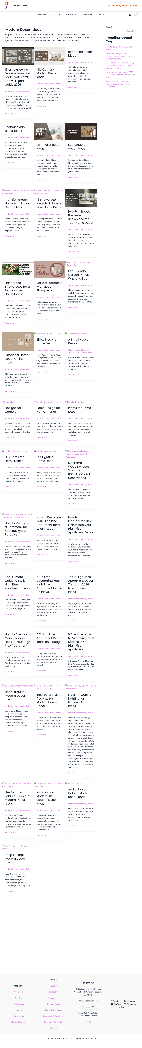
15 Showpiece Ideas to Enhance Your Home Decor (49, 203)
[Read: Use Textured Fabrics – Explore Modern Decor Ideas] (18, 785)
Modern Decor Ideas (14, 91)
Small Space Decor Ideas (79, 351)
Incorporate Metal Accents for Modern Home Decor (49, 700)
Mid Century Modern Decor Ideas (46, 73)
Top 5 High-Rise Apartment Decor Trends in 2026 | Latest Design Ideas (80, 584)
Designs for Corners (13, 410)
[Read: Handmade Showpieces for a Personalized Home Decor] (18, 269)
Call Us (101, 15)
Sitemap (53, 1028)
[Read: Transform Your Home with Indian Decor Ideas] (18, 192)
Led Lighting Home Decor (45, 459)
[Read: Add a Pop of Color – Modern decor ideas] (74, 783)
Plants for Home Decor (79, 410)
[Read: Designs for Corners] (11, 402)
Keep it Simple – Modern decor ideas (16, 858)
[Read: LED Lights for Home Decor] (14, 451)
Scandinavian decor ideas (15, 129)
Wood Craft (87, 15)
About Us (53, 986)
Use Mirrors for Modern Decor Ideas (15, 695)
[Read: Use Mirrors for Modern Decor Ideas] (17, 686)
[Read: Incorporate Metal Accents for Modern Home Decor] (49, 687)
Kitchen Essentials (18, 1022)
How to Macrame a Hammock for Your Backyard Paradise (17, 528)
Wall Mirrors (71, 15)
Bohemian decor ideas (80, 54)
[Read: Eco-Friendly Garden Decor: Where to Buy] (81, 263)
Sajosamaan (18, 5)
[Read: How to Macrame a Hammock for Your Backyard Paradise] (18, 515)
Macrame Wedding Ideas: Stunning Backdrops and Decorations (79, 470)
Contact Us (53, 992)
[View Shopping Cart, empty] (135, 15)
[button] (109, 5)
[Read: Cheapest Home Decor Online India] (18, 341)
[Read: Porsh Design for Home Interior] (48, 402)
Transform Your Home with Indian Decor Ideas (17, 203)
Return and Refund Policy (53, 1016)
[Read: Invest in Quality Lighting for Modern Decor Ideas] (81, 687)
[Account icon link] (130, 15)
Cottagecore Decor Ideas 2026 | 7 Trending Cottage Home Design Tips (120, 75)
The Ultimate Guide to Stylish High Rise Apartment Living (17, 582)
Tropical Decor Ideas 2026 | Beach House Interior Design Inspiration (118, 84)
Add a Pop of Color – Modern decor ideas (79, 793)
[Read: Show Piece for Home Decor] (47, 333)
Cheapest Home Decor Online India (16, 359)
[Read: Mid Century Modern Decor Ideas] (49, 56)
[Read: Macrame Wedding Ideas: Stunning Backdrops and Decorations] (81, 454)
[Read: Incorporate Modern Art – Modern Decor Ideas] (49, 785)
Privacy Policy (54, 998)
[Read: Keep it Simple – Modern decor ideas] (18, 847)
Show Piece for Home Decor (47, 341)
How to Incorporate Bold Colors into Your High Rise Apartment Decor (80, 524)
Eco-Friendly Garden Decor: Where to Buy (78, 275)
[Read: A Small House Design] (75, 333)
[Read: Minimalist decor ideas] (49, 131)
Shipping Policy (53, 1004)
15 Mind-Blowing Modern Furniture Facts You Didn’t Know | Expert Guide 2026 (17, 77)
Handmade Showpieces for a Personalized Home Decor (17, 288)
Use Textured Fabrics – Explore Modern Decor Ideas (17, 798)
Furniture (42, 15)
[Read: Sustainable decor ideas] (81, 131)
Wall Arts (19, 998)
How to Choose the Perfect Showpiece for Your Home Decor (80, 217)
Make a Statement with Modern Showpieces (49, 286)
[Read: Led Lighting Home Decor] (45, 451)
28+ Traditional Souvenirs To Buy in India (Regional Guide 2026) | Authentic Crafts (120, 65)
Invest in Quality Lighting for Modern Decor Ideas (79, 700)
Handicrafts (19, 1016)
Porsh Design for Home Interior (48, 410)
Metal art (56, 15)
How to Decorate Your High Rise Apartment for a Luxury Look (48, 523)
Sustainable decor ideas (76, 147)
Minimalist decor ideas (48, 147)
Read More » (10, 113)
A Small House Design (78, 341)
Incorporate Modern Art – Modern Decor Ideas (46, 798)
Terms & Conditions (53, 1010)
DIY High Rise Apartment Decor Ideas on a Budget (49, 638)
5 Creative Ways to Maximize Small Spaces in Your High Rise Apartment (81, 641)
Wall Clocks (19, 992)
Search (109, 27)
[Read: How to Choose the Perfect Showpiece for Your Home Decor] (81, 198)
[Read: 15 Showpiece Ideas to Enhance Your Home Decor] (49, 192)
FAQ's (88, 1022)
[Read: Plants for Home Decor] (75, 402)
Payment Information (53, 1022)
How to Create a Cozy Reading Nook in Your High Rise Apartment (17, 640)
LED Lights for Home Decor (14, 459)
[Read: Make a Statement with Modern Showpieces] (49, 269)
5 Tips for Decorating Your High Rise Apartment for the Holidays (49, 584)
